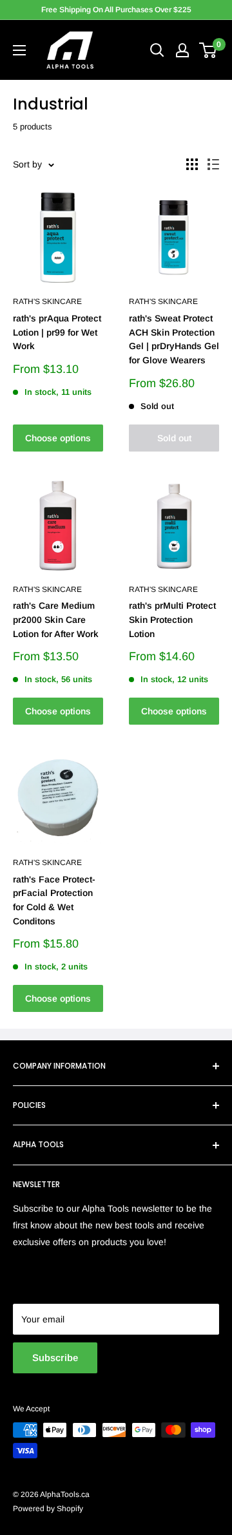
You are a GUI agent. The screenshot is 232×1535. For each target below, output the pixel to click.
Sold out (174, 438)
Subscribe (55, 1357)
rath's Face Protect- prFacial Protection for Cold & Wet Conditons (54, 900)
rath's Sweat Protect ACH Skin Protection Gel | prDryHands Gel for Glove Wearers (174, 339)
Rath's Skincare (47, 301)
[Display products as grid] (192, 164)
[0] (208, 50)
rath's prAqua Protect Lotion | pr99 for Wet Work (57, 332)
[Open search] (157, 50)
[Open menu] (19, 50)
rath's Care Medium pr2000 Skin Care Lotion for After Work (56, 619)
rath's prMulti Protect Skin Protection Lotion (172, 619)
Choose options (58, 438)
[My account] (182, 50)
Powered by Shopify (48, 1508)
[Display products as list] (213, 164)
